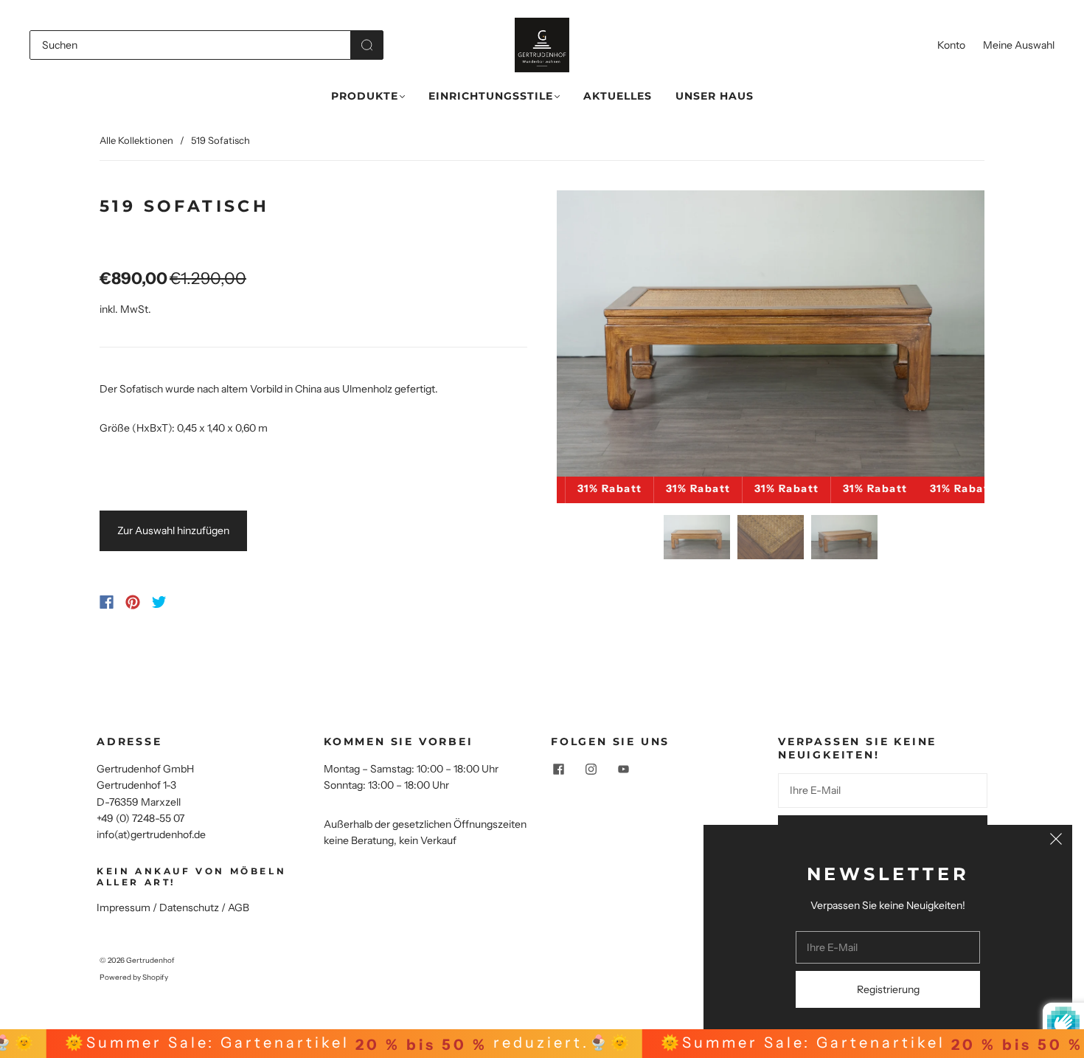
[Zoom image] (770, 336)
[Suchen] (190, 45)
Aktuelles (617, 96)
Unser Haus (714, 96)
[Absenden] (366, 45)
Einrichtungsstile (490, 96)
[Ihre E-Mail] (882, 790)
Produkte (364, 96)
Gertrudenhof (150, 960)
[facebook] (558, 769)
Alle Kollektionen (136, 140)
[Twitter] (159, 602)
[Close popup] (1056, 841)
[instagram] (590, 769)
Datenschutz (189, 907)
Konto (951, 45)
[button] (599, 336)
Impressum (123, 907)
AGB (238, 907)
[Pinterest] (132, 602)
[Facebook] (106, 602)
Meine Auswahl (1019, 45)
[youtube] (623, 769)
